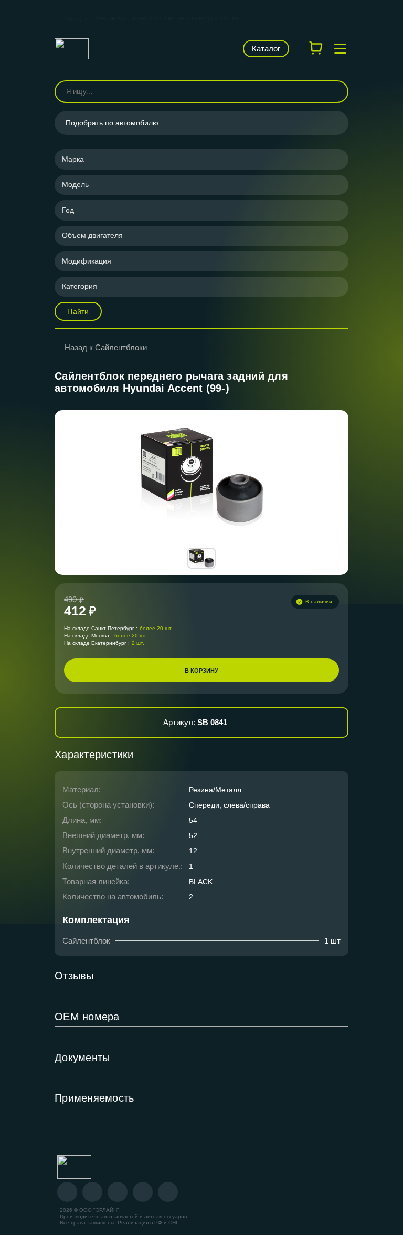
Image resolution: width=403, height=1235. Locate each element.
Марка (73, 159)
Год (68, 210)
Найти (78, 311)
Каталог (266, 48)
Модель (75, 184)
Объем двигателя (92, 235)
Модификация (86, 261)
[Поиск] (335, 91)
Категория (79, 286)
